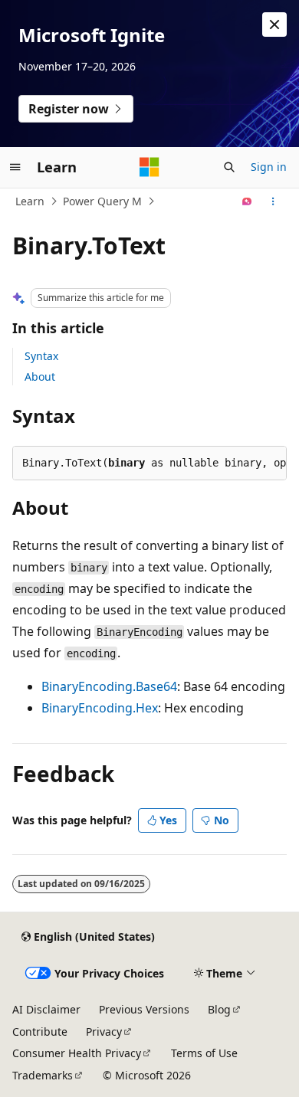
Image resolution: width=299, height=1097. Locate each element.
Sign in (269, 166)
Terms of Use (204, 1053)
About (40, 376)
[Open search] (229, 167)
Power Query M (102, 201)
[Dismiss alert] (274, 24)
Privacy (104, 1031)
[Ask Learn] (247, 201)
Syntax (41, 356)
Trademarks (42, 1075)
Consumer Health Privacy (76, 1053)
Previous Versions (144, 1009)
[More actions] (273, 201)
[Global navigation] (15, 167)
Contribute (39, 1031)
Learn (29, 201)
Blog (219, 1009)
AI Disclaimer (46, 1009)
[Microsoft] (149, 167)
